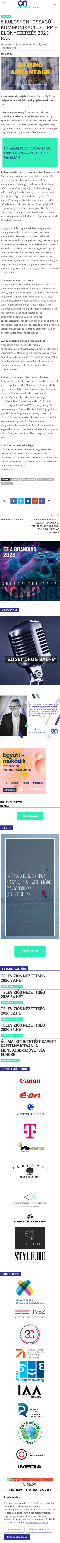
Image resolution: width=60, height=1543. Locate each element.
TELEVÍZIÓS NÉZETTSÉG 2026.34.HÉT (23, 994)
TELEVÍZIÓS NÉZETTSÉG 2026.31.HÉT (23, 1027)
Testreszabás (14, 1529)
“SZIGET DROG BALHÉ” (31, 659)
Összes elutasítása (39, 1529)
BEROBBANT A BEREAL (12, 519)
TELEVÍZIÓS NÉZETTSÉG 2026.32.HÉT (23, 1011)
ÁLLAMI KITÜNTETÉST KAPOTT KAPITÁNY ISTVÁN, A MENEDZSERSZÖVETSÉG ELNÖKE (28, 1048)
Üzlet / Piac (6, 16)
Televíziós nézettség (12, 986)
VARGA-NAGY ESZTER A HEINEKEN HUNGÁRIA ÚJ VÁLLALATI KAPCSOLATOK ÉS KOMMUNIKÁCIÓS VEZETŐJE (45, 526)
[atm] (23, 793)
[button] (55, 4)
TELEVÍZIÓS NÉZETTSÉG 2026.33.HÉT (23, 978)
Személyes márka (10, 1060)
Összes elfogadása (17, 1537)
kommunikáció (28, 479)
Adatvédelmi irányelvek (37, 1522)
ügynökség (7, 483)
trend (50, 479)
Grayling (15, 479)
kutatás (41, 479)
